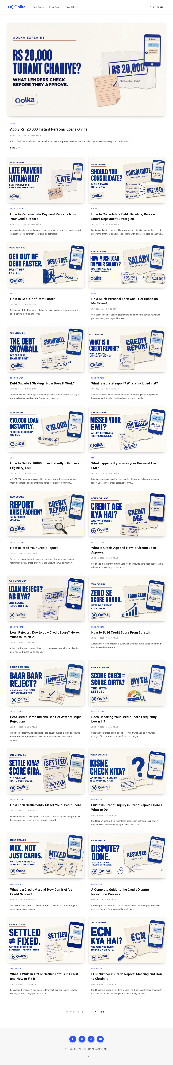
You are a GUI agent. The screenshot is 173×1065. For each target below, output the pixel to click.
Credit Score (16, 209)
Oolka (94, 209)
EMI (11, 293)
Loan (12, 123)
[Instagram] (91, 1039)
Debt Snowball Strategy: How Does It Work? (42, 383)
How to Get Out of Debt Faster (32, 299)
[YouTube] (100, 1039)
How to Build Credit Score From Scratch (120, 632)
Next (102, 1012)
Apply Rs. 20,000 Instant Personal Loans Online (48, 129)
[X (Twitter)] (82, 1039)
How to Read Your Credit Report (34, 548)
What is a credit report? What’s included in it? (124, 383)
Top (87, 1057)
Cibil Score (96, 800)
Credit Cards (17, 378)
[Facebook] (72, 1039)
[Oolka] (16, 7)
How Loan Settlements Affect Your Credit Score (45, 805)
